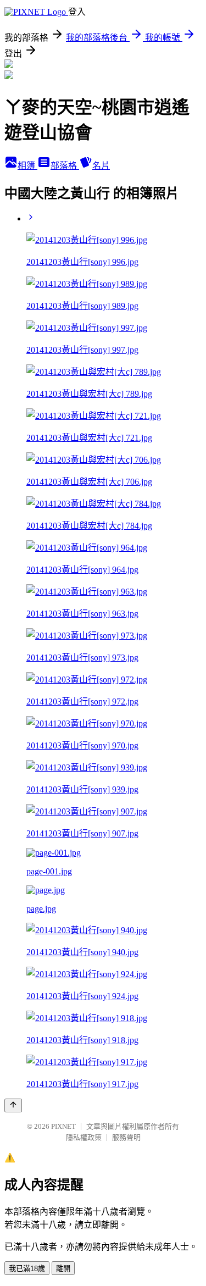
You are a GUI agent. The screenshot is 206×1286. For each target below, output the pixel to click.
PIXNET (63, 1126)
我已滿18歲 (27, 1269)
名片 (101, 165)
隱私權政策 (84, 1137)
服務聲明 (126, 1137)
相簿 (27, 165)
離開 (63, 1269)
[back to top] (13, 1105)
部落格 (65, 165)
